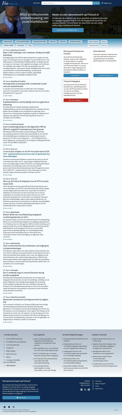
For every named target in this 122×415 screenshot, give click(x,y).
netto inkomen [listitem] (11, 354)
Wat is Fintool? (100, 383)
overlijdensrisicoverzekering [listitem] (16, 342)
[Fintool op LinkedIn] (81, 389)
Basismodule (8, 41)
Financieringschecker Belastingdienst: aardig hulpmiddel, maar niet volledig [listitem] (45, 368)
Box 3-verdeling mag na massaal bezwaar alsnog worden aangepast (23, 274)
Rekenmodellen (94, 41)
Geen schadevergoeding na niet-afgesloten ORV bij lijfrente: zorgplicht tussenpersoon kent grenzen (24, 128)
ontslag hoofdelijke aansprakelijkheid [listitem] (11, 361)
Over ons (104, 45)
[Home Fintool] (10, 3)
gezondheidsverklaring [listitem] (14, 339)
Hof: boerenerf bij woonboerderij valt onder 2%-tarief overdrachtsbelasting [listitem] (45, 360)
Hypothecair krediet (39, 41)
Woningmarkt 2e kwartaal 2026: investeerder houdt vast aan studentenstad (24, 85)
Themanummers (94, 45)
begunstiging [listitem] (10, 351)
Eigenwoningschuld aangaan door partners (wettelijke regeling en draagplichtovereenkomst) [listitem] (104, 346)
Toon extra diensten (104, 75)
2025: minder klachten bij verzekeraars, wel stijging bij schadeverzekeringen (26, 247)
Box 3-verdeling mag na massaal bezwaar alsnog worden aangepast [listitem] (46, 354)
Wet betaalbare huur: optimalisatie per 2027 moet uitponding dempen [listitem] (46, 349)
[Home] (4, 407)
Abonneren (36, 3)
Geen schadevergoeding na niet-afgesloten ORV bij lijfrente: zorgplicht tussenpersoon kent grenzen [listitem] (45, 342)
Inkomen (53, 41)
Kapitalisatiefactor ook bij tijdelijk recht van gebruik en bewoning (26, 103)
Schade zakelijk (8, 45)
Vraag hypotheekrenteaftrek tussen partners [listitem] (76, 340)
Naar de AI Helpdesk (75, 100)
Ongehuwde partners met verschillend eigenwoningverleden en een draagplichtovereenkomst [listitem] (75, 346)
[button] (106, 3)
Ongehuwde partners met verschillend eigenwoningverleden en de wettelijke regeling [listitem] (75, 353)
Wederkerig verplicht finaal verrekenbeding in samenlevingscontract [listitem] (102, 358)
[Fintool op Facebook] (88, 389)
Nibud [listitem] (8, 357)
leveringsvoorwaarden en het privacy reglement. (23, 411)
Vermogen (21, 45)
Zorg (29, 45)
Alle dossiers (11, 365)
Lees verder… (9, 77)
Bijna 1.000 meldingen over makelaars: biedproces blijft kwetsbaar (26, 54)
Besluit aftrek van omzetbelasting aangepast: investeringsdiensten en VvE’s (22, 216)
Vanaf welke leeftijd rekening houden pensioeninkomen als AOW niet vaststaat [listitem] (75, 368)
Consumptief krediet (22, 41)
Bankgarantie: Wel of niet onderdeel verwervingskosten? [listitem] (103, 352)
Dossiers (103, 41)
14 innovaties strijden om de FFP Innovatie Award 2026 (26, 151)
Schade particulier (75, 41)
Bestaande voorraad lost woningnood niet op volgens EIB (25, 301)
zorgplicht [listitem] (9, 348)
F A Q (97, 386)
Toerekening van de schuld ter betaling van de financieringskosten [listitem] (105, 365)
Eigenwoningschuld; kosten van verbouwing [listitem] (104, 340)
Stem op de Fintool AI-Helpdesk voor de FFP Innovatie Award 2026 (25, 182)
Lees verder (74, 75)
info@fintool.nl (84, 383)
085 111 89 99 (85, 385)
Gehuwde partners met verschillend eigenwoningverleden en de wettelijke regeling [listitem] (75, 360)
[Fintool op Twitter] (85, 389)
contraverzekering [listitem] (12, 345)
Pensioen (63, 41)
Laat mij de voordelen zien (67, 30)
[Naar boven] (9, 407)
